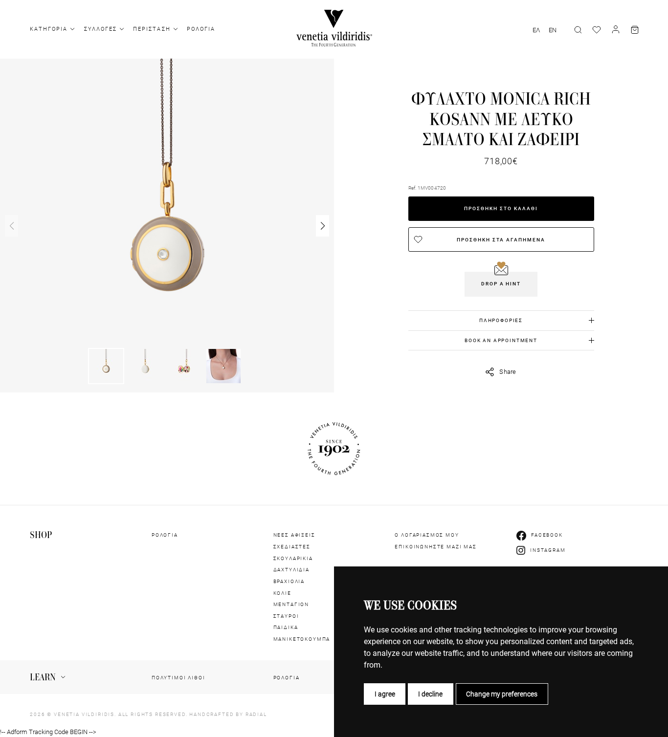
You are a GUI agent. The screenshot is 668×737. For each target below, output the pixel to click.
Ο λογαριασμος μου (427, 535)
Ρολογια (201, 29)
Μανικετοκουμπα (302, 639)
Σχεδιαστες (292, 546)
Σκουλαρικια (293, 558)
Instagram (548, 550)
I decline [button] (430, 694)
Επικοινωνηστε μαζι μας (435, 546)
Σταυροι (286, 616)
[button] (322, 226)
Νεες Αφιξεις (294, 535)
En (553, 30)
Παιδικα (285, 627)
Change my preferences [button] (501, 694)
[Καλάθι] (634, 29)
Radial (256, 714)
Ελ (536, 30)
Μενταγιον (291, 604)
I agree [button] (385, 694)
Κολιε (282, 593)
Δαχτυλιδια (291, 569)
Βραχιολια (289, 581)
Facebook (547, 535)
